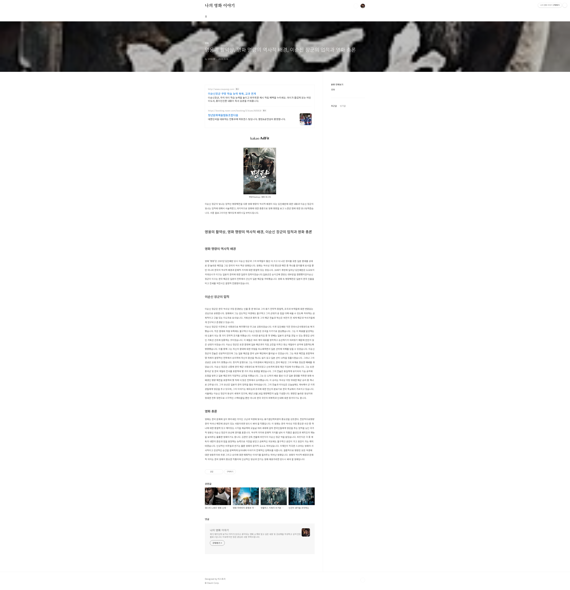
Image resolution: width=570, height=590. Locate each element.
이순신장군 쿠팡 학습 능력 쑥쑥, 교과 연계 (232, 93)
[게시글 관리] (220, 471)
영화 (333, 89)
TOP (362, 580)
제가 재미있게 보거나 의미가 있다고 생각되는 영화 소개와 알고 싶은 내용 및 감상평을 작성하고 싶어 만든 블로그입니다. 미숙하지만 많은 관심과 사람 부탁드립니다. (255, 535)
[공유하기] (216, 471)
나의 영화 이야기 (220, 6)
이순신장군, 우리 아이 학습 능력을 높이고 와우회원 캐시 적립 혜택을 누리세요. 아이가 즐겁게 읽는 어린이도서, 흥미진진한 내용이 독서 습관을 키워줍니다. (259, 99)
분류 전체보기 (337, 84)
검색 (356, 6)
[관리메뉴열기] (565, 5)
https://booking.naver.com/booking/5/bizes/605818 (234, 110)
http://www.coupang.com (221, 89)
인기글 (343, 105)
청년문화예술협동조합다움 (223, 115)
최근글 (334, 105)
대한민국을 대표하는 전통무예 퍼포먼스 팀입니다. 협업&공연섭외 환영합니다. (247, 119)
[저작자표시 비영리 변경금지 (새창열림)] (240, 472)
